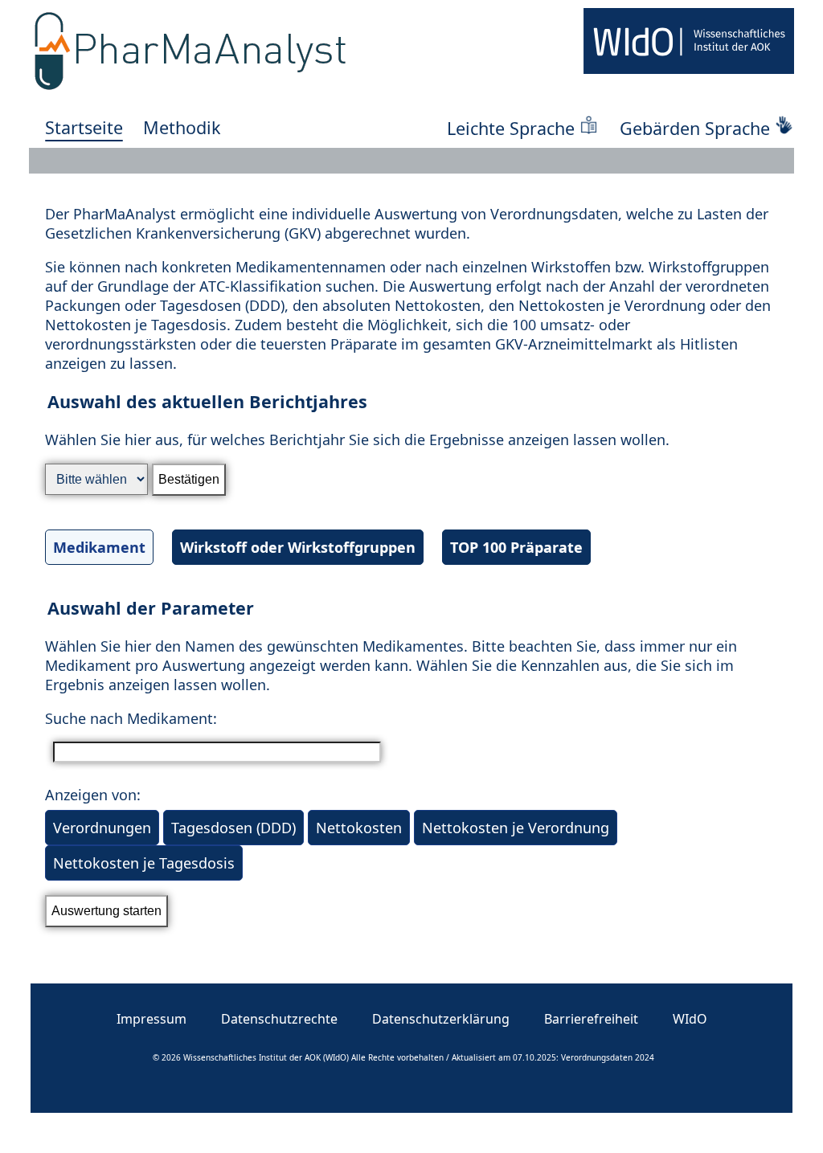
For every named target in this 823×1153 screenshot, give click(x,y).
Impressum (151, 1019)
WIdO (690, 1019)
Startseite (84, 127)
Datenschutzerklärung (441, 1019)
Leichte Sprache (511, 128)
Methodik (182, 127)
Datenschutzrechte (279, 1019)
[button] (411, 489)
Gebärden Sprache (695, 128)
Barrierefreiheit (591, 1019)
